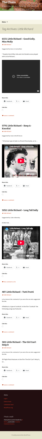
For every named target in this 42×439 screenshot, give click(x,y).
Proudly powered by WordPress (21, 435)
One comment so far (10, 282)
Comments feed (8, 404)
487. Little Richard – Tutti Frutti (18, 292)
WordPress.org (8, 407)
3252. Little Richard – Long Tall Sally (20, 210)
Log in (5, 398)
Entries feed (7, 401)
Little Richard (7, 44)
